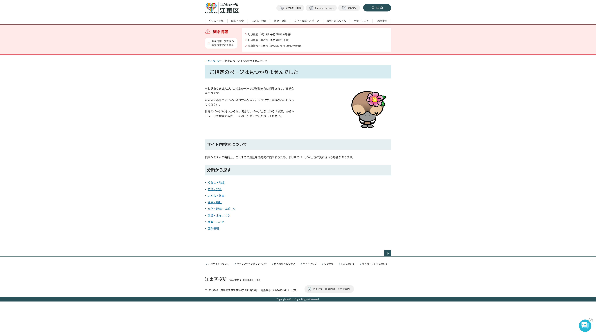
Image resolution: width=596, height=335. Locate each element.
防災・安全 (215, 189)
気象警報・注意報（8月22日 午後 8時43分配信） (275, 45)
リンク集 (328, 263)
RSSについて (348, 263)
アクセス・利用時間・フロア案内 (331, 289)
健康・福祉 (215, 202)
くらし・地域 (216, 182)
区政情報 (213, 228)
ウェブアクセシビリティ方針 (252, 263)
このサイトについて (218, 263)
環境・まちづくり (219, 215)
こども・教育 (216, 196)
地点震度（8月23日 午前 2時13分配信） (270, 34)
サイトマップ (310, 263)
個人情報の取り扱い (284, 263)
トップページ (212, 61)
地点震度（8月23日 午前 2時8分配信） (269, 40)
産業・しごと (216, 222)
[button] (321, 8)
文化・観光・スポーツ (222, 209)
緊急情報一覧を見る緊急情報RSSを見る (223, 43)
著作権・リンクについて (375, 263)
